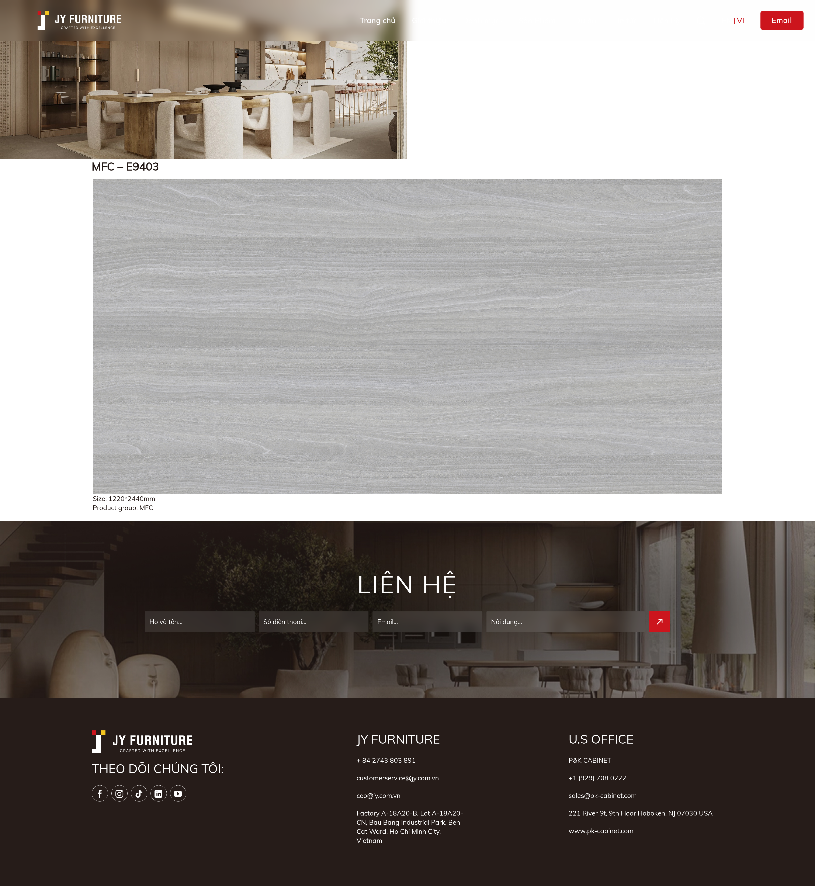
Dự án (585, 20)
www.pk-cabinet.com (601, 831)
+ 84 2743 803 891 (386, 760)
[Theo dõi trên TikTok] (139, 793)
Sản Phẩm (537, 20)
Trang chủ (378, 20)
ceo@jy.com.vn (378, 795)
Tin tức (625, 20)
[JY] (79, 20)
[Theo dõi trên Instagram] (119, 793)
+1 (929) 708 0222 (597, 778)
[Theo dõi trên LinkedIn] (158, 793)
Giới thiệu (429, 20)
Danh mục (481, 20)
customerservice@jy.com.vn (398, 778)
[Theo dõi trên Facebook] (100, 793)
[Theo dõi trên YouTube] (178, 793)
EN (727, 20)
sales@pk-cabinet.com (603, 795)
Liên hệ (667, 20)
